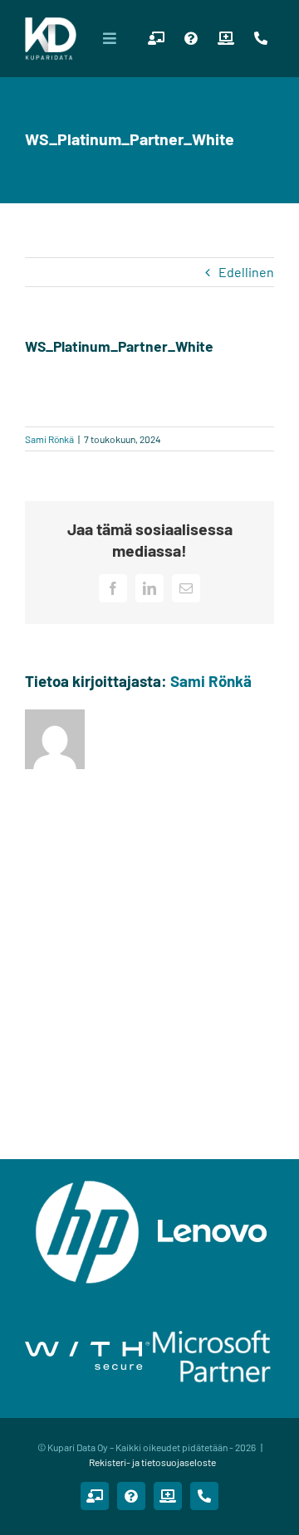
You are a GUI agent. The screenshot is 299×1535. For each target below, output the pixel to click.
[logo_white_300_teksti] (50, 23)
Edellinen (246, 272)
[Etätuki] (156, 38)
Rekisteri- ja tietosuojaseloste (152, 1462)
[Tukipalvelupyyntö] (191, 38)
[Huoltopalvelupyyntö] (226, 38)
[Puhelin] (261, 38)
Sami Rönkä (49, 439)
